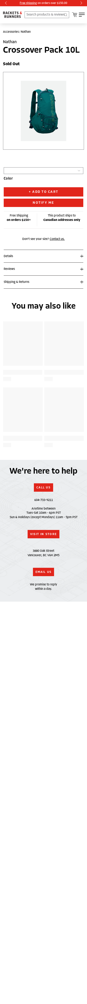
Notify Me (43, 202)
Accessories (11, 32)
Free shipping (28, 3)
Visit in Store (43, 534)
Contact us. (57, 239)
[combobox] (47, 14)
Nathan (26, 32)
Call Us (43, 487)
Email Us (43, 572)
